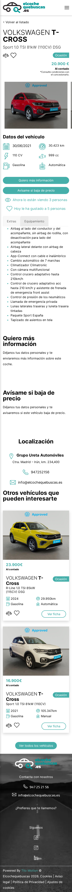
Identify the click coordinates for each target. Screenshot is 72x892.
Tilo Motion (29, 870)
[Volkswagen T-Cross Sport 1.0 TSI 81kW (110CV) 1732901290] (36, 651)
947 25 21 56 (39, 787)
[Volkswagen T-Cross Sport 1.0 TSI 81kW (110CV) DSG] (36, 105)
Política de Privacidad (28, 882)
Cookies (46, 876)
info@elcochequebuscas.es (39, 795)
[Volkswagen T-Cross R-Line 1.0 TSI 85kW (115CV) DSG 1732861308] (36, 535)
